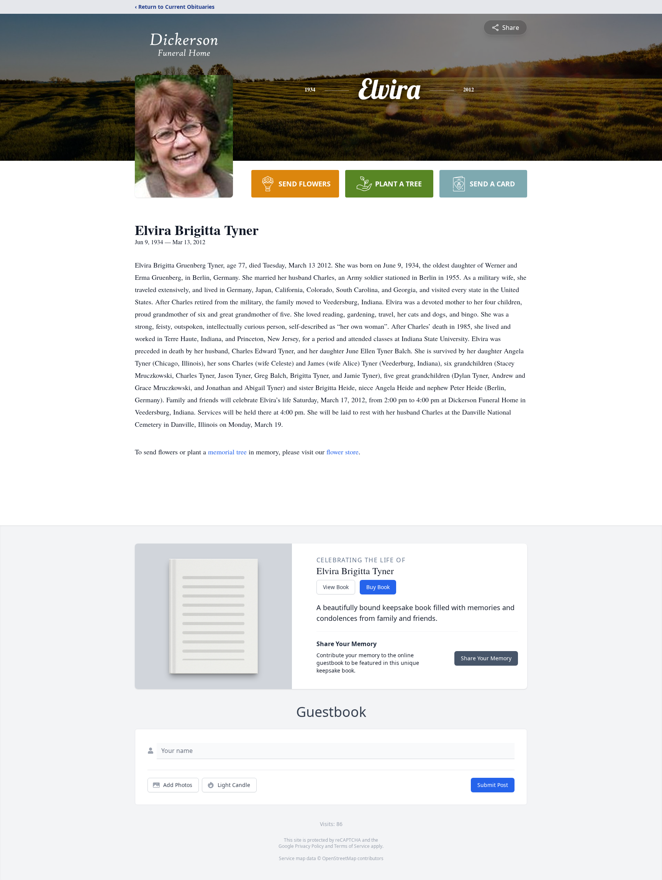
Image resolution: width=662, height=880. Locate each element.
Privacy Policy (309, 846)
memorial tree (227, 451)
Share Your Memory (486, 658)
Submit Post (492, 785)
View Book (336, 587)
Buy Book (378, 587)
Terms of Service (352, 846)
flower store (342, 451)
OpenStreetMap (339, 858)
